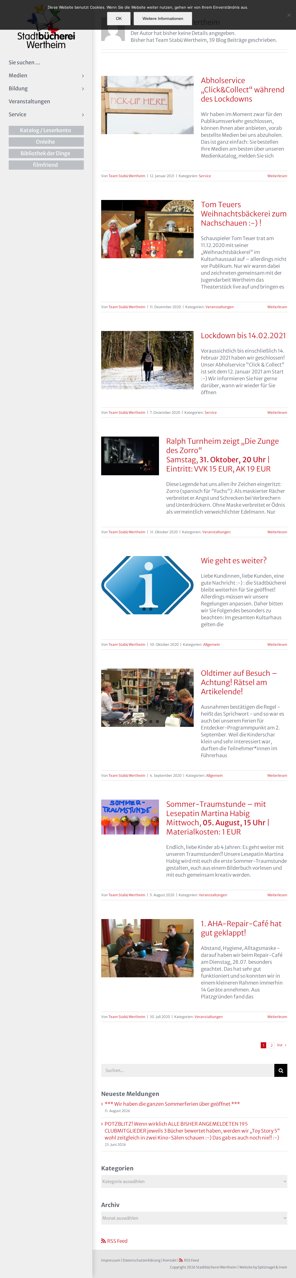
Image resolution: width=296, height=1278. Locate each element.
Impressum (110, 1260)
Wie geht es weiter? (234, 560)
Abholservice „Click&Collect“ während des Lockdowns (242, 90)
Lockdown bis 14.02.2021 (243, 335)
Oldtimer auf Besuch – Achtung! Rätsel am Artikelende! (239, 682)
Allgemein (211, 644)
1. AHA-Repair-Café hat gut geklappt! (241, 928)
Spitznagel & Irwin (272, 1267)
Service (205, 176)
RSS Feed (117, 1241)
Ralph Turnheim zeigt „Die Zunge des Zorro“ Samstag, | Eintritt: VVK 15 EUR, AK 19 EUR (222, 455)
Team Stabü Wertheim (126, 176)
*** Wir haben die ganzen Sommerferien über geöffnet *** (172, 1104)
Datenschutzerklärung (141, 1260)
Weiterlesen (277, 176)
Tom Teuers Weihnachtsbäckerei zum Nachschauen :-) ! (244, 214)
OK (119, 18)
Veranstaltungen (220, 307)
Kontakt (170, 1260)
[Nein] (289, 15)
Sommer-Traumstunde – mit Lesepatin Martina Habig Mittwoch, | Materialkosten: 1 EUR (218, 818)
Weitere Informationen (163, 18)
